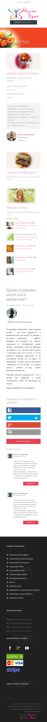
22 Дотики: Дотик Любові (24, 271)
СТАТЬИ (10, 98)
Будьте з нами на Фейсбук (17, 684)
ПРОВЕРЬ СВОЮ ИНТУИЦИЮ (22, 73)
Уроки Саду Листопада (23, 248)
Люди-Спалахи (20, 260)
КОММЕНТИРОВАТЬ (23, 441)
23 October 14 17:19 (19, 456)
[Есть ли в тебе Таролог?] (23, 68)
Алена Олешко (20, 223)
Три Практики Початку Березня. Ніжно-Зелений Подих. (26, 238)
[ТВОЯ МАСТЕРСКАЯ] (21, 202)
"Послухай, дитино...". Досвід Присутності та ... (25, 226)
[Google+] (18, 648)
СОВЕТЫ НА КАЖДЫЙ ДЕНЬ (21, 172)
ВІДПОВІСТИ (31, 483)
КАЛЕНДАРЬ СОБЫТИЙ (15, 94)
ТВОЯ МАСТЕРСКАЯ (17, 207)
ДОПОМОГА (27, 2)
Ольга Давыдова (26, 134)
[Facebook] (10, 648)
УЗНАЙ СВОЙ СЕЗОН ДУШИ (17, 86)
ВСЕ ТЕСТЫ (11, 90)
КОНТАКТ (19, 2)
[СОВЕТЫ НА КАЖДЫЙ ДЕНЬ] (23, 167)
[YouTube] (27, 648)
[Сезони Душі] (30, 719)
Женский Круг (29, 305)
